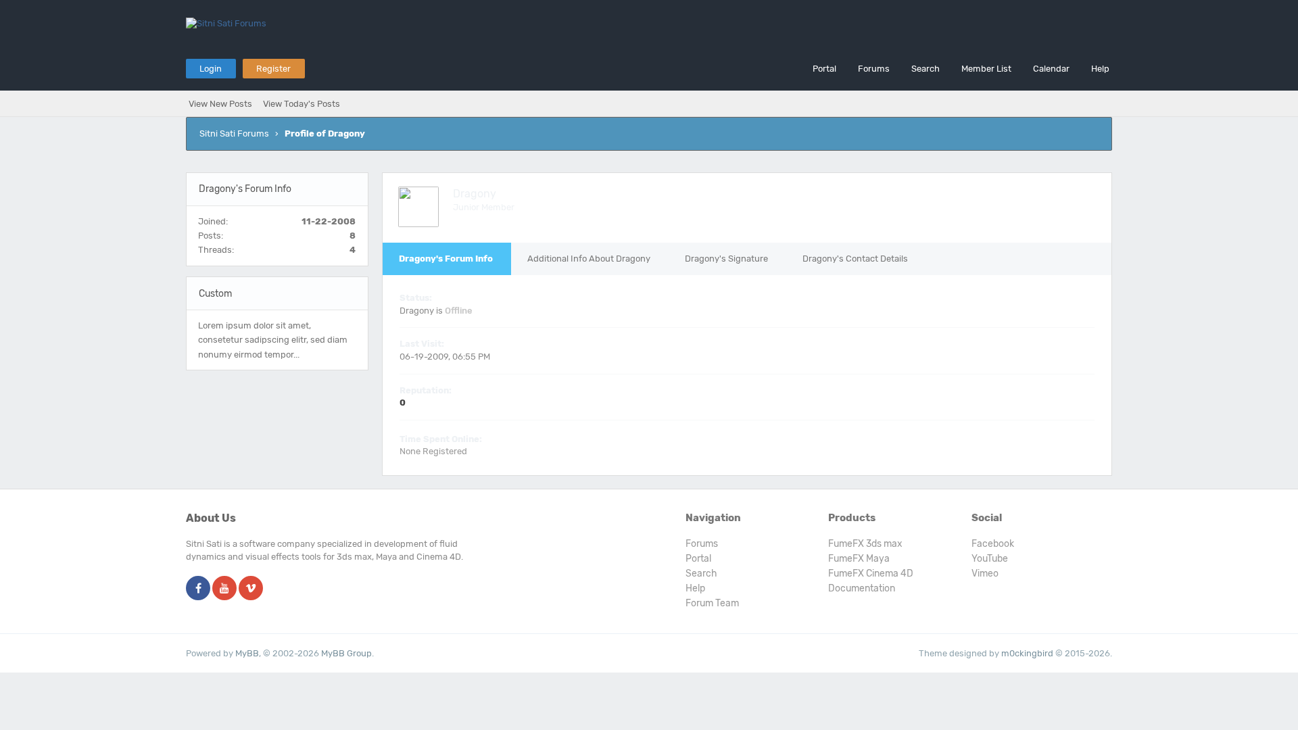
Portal (824, 69)
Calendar (1051, 69)
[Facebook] (198, 589)
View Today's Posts (301, 104)
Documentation (861, 588)
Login (210, 69)
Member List (986, 69)
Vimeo (985, 573)
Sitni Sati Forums (234, 133)
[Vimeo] (251, 589)
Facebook (992, 544)
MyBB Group (346, 653)
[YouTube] (224, 589)
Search (925, 69)
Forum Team (712, 603)
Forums (874, 69)
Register (273, 69)
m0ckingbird (1027, 653)
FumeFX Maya (859, 558)
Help (1100, 69)
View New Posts (220, 104)
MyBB (247, 653)
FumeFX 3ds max (865, 544)
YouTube (989, 558)
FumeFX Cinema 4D (870, 573)
